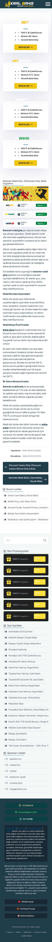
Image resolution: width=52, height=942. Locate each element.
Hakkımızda (27, 932)
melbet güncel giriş (34, 828)
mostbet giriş (16, 783)
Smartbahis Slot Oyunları (20, 631)
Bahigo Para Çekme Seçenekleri (23, 513)
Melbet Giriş (11, 828)
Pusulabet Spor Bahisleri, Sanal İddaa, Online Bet (28, 709)
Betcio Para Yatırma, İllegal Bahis (24, 685)
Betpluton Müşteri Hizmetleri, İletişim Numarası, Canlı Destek (28, 715)
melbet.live (15, 765)
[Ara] (45, 540)
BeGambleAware (27, 916)
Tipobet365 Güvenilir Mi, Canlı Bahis (26, 679)
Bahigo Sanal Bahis (18, 733)
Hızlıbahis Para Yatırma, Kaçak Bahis (26, 691)
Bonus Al (37, 559)
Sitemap (10, 932)
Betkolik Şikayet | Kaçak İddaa (23, 637)
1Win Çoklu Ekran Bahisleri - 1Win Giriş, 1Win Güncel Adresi (28, 745)
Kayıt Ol (40, 205)
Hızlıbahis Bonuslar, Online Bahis (24, 697)
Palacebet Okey (16, 703)
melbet (13, 771)
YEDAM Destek (27, 902)
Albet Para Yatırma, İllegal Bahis (24, 667)
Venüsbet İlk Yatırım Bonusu (22, 661)
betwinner (21, 828)
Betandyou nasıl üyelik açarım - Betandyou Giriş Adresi (28, 519)
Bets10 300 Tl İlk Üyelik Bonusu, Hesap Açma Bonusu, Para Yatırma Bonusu (28, 721)
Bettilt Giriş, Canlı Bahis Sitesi (22, 501)
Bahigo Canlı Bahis (17, 739)
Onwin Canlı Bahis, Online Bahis (23, 495)
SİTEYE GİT (24, 47)
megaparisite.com (18, 789)
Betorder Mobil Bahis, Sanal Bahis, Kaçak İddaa (25, 479)
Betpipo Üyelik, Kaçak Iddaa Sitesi (25, 643)
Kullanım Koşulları (41, 932)
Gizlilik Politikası (27, 936)
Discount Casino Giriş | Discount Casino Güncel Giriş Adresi (25, 467)
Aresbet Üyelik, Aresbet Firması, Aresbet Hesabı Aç (28, 507)
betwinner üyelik (18, 777)
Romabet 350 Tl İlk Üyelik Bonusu (25, 655)
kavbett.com (15, 759)
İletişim (18, 932)
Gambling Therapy (27, 909)
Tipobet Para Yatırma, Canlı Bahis (24, 673)
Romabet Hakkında (18, 649)
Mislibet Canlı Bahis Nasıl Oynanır (25, 727)
